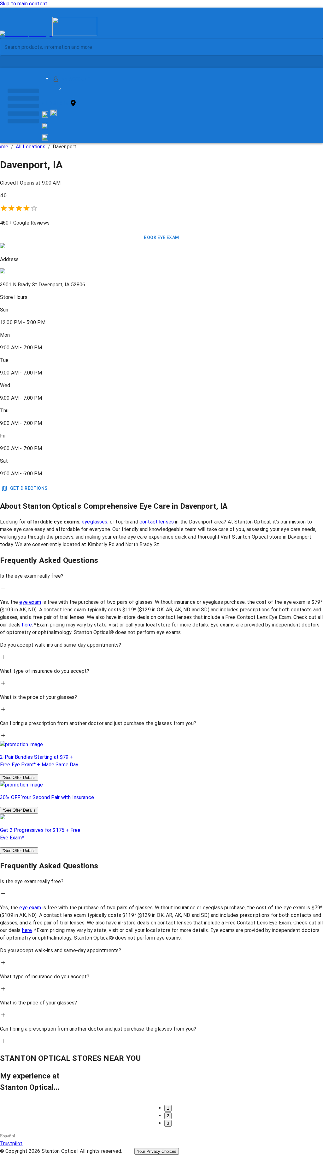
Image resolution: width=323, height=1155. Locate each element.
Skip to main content (23, 4)
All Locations (30, 147)
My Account (76, 79)
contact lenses (156, 522)
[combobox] (156, 47)
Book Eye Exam (161, 237)
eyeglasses (95, 522)
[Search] (313, 47)
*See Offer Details (19, 777)
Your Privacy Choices (156, 1151)
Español (7, 1136)
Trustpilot (11, 1143)
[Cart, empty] (44, 137)
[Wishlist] (44, 126)
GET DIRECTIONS (29, 488)
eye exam (30, 602)
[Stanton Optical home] (48, 34)
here (27, 625)
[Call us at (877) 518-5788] (53, 114)
